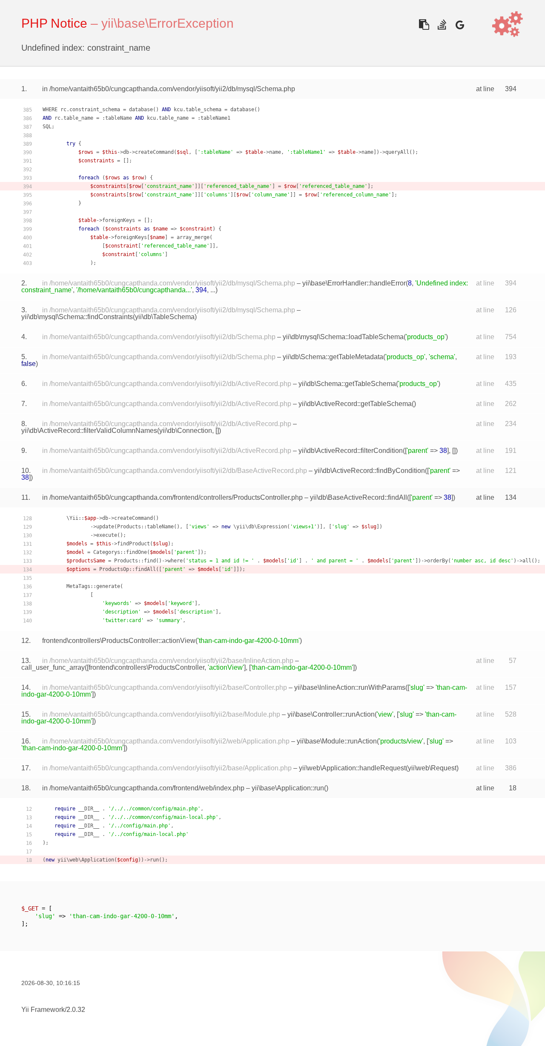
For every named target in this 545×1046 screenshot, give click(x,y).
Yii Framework (43, 1009)
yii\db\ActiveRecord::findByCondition (369, 470)
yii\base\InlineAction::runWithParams (349, 687)
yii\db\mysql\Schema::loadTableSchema (343, 336)
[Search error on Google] (459, 24)
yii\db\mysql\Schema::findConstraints (77, 316)
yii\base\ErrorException (167, 23)
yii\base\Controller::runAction (331, 714)
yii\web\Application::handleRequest (352, 768)
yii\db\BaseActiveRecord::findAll (358, 497)
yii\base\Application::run (288, 788)
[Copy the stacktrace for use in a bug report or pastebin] (423, 24)
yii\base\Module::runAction (337, 741)
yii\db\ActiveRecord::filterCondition (350, 450)
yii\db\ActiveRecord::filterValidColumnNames (89, 430)
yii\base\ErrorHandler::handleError (354, 283)
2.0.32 (75, 1009)
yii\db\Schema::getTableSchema (347, 383)
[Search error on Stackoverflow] (441, 24)
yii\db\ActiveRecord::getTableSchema (355, 403)
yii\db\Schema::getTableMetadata (333, 356)
